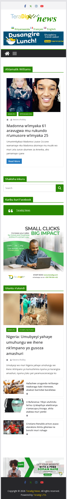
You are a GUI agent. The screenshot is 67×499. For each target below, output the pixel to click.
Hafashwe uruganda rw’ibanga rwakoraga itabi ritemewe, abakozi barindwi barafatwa (42, 386)
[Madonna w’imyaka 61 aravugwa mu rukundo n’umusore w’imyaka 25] (33, 95)
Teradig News (23, 210)
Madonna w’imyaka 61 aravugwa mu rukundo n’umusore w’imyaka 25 (27, 130)
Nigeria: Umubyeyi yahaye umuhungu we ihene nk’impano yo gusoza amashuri (29, 345)
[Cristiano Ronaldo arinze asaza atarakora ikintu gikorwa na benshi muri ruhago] (13, 428)
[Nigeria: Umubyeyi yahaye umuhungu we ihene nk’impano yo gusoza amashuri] (33, 309)
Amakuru (12, 114)
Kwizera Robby (19, 119)
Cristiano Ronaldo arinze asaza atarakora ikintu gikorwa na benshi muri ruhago (42, 427)
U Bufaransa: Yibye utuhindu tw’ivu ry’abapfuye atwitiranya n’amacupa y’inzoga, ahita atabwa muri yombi (41, 406)
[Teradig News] (7, 53)
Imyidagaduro (26, 114)
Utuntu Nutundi (26, 330)
